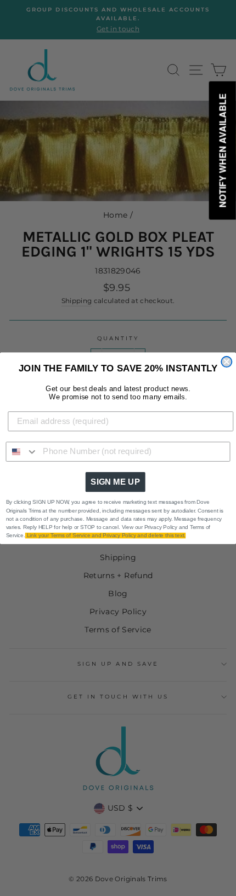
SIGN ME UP (115, 481)
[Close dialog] (226, 361)
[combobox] (21, 451)
